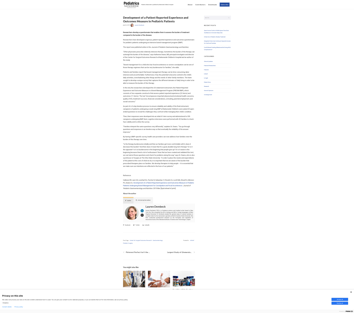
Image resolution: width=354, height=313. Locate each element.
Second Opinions (208, 90)
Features (206, 69)
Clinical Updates (208, 61)
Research (206, 86)
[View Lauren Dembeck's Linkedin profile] (142, 210)
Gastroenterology (158, 240)
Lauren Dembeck (139, 25)
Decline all (340, 303)
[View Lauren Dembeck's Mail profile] (142, 215)
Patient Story (207, 82)
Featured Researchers (210, 65)
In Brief (192, 240)
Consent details (7, 307)
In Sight (206, 78)
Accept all (340, 299)
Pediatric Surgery (128, 243)
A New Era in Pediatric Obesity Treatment (214, 37)
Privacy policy (18, 307)
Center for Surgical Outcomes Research (141, 240)
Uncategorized (208, 94)
